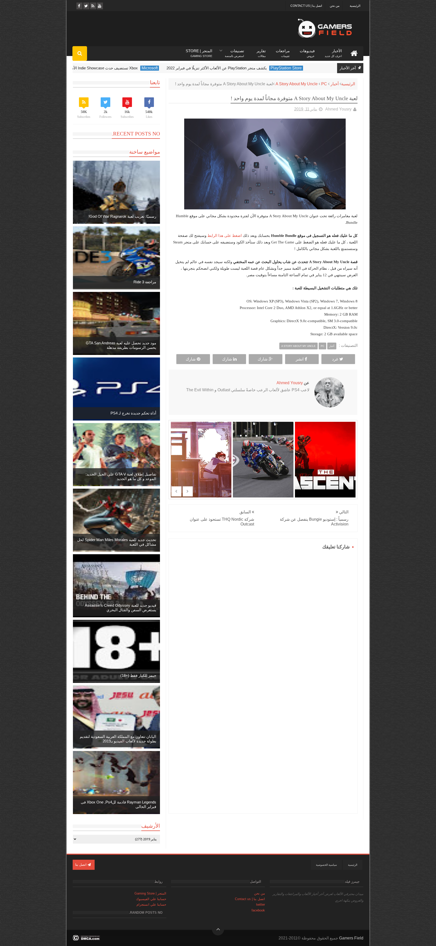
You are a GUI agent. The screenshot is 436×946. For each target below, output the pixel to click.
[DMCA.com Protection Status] (86, 939)
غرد (335, 359)
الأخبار (333, 51)
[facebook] (79, 6)
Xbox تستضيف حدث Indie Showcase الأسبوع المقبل (112, 68)
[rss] (92, 6)
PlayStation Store (302, 68)
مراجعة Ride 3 (144, 282)
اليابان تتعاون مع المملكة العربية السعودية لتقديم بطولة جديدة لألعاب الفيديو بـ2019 (118, 738)
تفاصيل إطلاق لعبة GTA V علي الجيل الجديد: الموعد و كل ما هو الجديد (121, 476)
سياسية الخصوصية (326, 864)
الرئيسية (355, 6)
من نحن (334, 6)
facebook (258, 910)
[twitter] (86, 6)
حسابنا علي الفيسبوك (151, 899)
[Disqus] (263, 614)
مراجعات (283, 51)
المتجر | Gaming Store (150, 893)
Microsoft (166, 68)
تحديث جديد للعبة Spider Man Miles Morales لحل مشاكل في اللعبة (116, 542)
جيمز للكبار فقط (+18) (138, 675)
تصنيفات (234, 51)
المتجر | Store (199, 51)
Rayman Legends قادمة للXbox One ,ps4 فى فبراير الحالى (118, 804)
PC (324, 84)
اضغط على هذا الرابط (224, 235)
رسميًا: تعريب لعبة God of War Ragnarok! (122, 216)
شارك (262, 359)
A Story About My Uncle (297, 84)
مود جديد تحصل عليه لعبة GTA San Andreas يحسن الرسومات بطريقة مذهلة (121, 345)
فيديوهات (307, 51)
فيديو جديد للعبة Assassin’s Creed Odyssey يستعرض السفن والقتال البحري (120, 607)
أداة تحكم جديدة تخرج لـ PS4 (133, 413)
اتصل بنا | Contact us (306, 6)
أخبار (335, 84)
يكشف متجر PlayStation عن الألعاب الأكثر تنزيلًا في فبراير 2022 (233, 68)
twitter (260, 904)
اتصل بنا (81, 865)
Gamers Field (351, 938)
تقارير (261, 51)
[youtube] (99, 6)
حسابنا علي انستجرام (151, 904)
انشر (300, 359)
